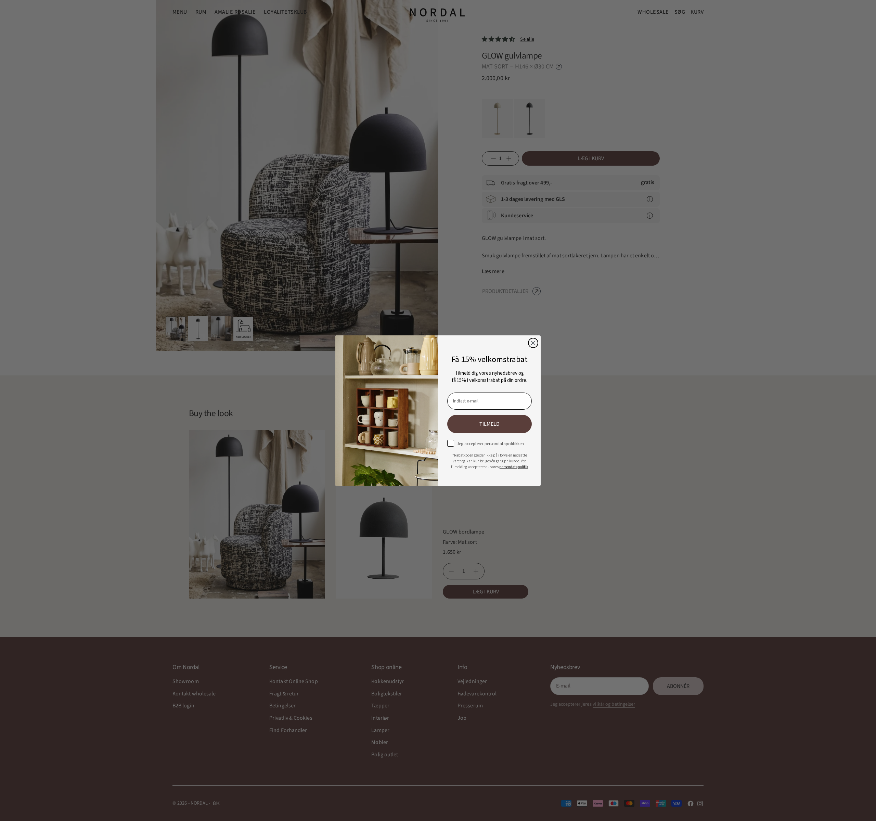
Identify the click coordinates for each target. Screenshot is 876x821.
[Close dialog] (533, 343)
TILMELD (489, 423)
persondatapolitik (513, 466)
